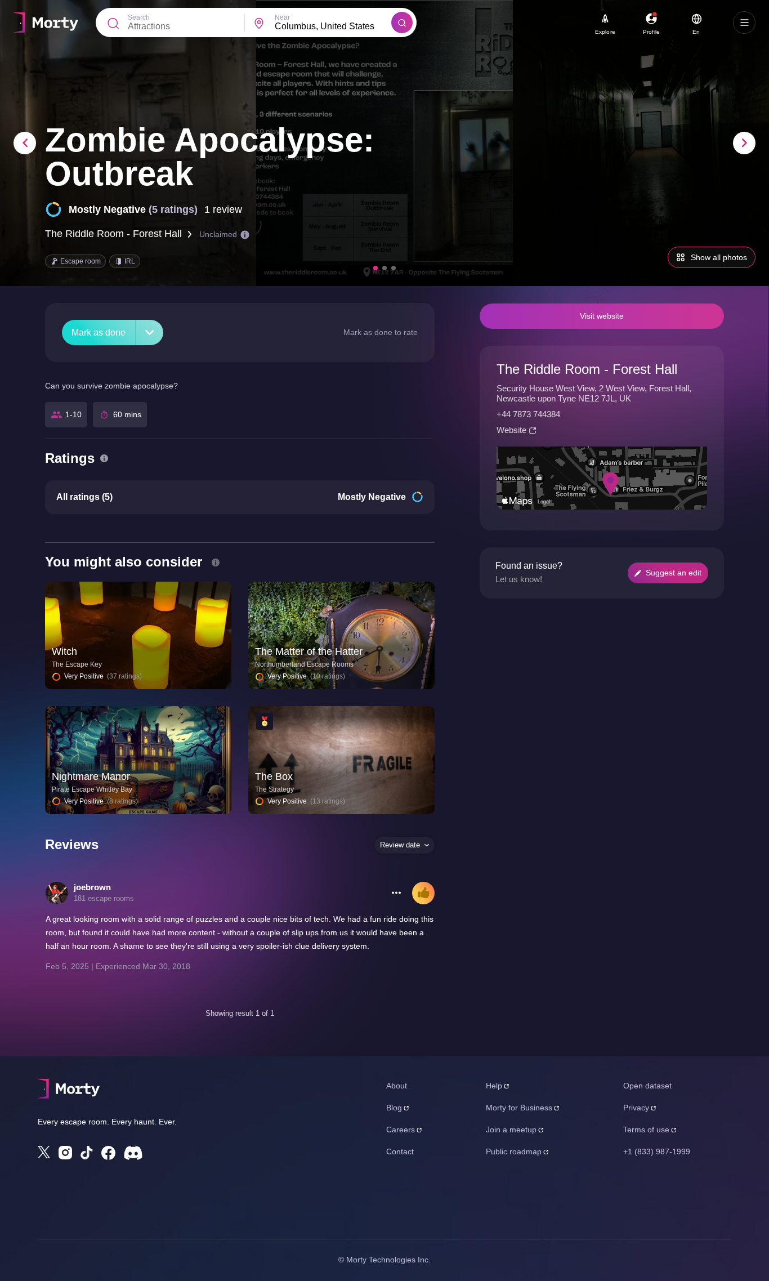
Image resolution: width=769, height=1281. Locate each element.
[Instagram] (65, 1152)
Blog (394, 1107)
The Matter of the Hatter (309, 651)
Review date (400, 845)
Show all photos (719, 257)
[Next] (744, 143)
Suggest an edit (673, 572)
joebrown (92, 887)
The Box (274, 776)
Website (511, 430)
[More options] (396, 893)
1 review (223, 209)
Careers (400, 1129)
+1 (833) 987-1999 (656, 1151)
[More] (149, 332)
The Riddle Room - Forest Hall (113, 233)
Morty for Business (519, 1107)
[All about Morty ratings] (104, 458)
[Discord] (133, 1153)
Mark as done (98, 332)
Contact (400, 1151)
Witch (64, 651)
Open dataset (647, 1085)
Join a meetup (511, 1129)
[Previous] (25, 143)
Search (139, 17)
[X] (44, 1152)
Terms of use (646, 1129)
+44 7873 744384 (528, 414)
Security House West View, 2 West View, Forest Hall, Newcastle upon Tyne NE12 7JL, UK (594, 393)
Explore (605, 32)
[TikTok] (87, 1153)
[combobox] (333, 26)
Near (282, 17)
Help (494, 1085)
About (396, 1085)
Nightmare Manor (91, 776)
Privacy (636, 1107)
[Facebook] (108, 1153)
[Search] (402, 22)
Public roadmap (514, 1151)
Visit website (602, 315)
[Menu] (744, 22)
